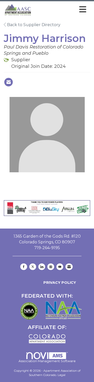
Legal (61, 375)
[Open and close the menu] (60, 10)
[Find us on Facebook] (23, 266)
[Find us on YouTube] (59, 266)
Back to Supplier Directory (33, 24)
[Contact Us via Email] (69, 266)
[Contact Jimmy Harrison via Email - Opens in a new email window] (8, 82)
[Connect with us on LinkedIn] (41, 266)
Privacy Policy (58, 282)
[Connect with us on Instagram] (50, 266)
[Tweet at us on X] (32, 266)
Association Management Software (47, 361)
